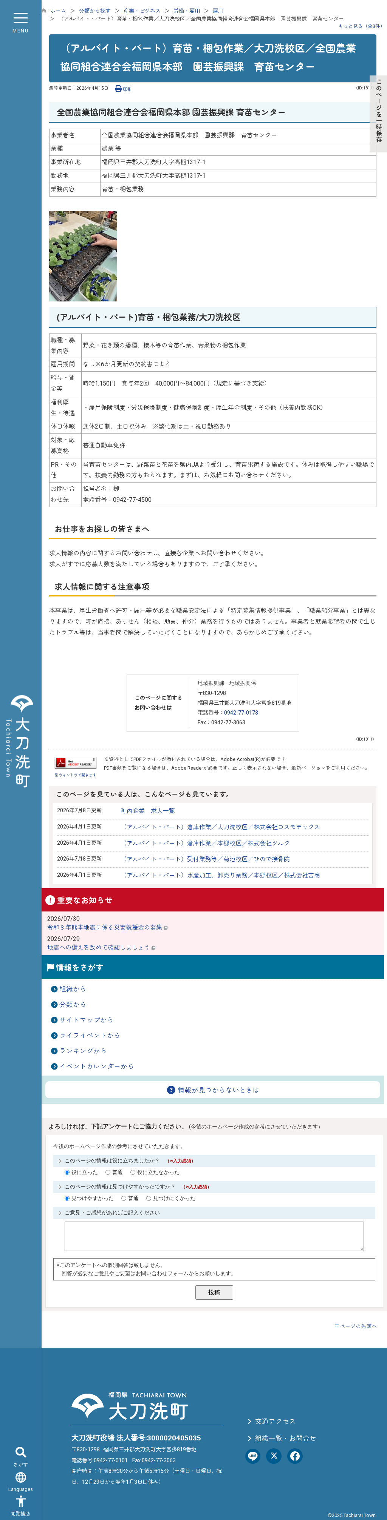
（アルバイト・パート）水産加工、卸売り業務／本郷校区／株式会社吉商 (220, 875)
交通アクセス (275, 1421)
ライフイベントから (90, 1035)
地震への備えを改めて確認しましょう (99, 947)
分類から (73, 1004)
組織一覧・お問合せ (285, 1438)
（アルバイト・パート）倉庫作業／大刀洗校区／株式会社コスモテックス (220, 827)
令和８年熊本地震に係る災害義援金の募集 (105, 927)
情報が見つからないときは (218, 1090)
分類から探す (95, 11)
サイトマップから (86, 1020)
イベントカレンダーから (96, 1066)
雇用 (218, 11)
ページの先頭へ (358, 1326)
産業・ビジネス (142, 11)
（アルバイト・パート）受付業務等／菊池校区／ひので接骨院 (205, 859)
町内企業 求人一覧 (148, 811)
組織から (73, 989)
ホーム (58, 11)
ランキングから (83, 1051)
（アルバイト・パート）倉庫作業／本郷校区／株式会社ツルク (205, 843)
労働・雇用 (186, 11)
